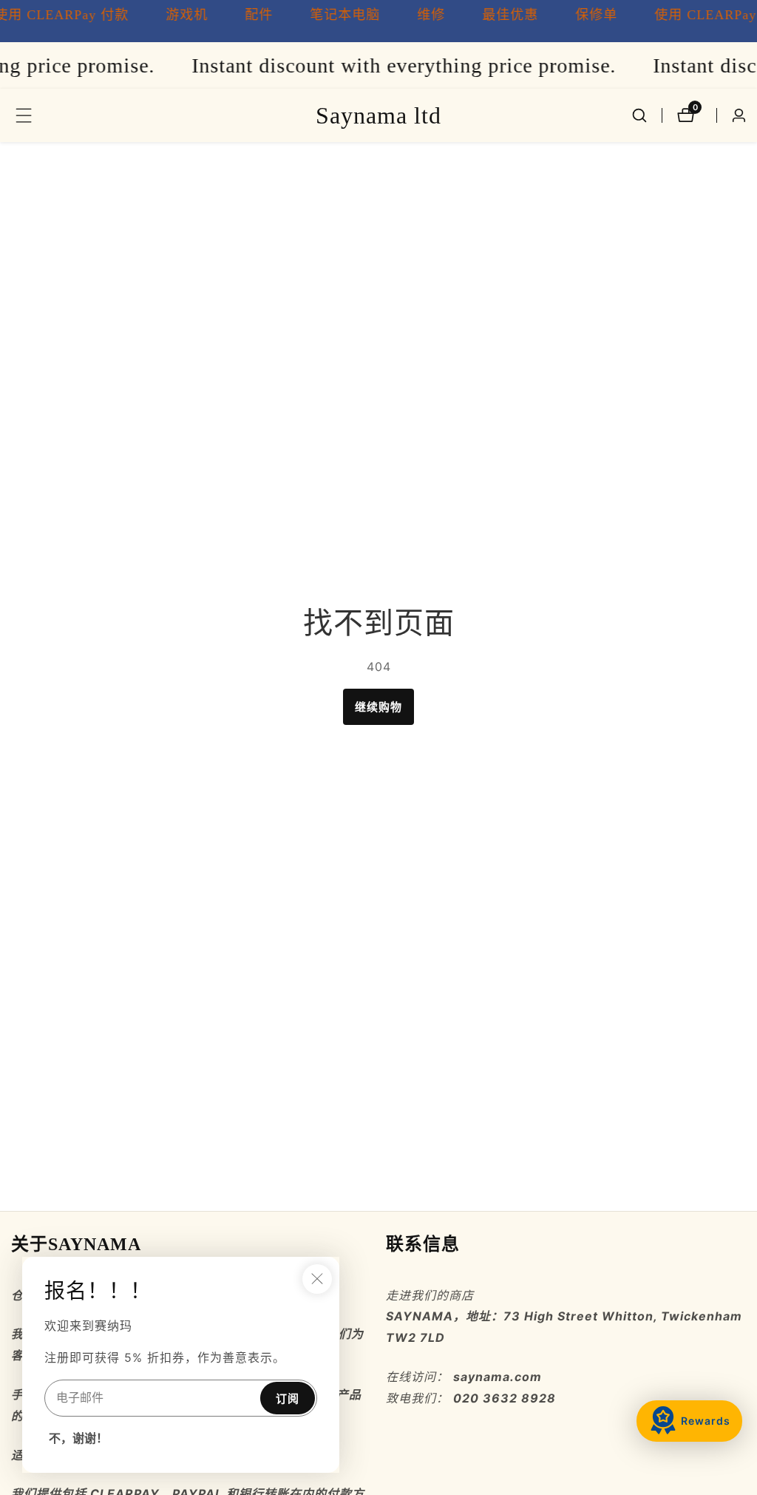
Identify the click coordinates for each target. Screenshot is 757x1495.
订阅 (287, 1398)
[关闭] (317, 1279)
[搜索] (639, 115)
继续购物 (378, 707)
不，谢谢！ (78, 1438)
